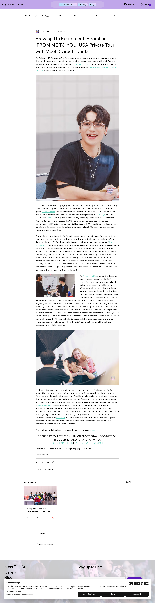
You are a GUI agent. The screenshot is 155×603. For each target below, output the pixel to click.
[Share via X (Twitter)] (42, 462)
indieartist (87, 449)
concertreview (55, 449)
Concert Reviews (60, 16)
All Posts (27, 16)
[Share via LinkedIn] (48, 462)
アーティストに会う (42, 16)
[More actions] (118, 31)
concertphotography (72, 449)
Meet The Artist (76, 16)
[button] (150, 4)
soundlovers (41, 449)
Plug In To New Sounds (12, 4)
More (115, 16)
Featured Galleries (93, 16)
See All (128, 482)
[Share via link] (53, 462)
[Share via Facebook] (37, 462)
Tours (107, 16)
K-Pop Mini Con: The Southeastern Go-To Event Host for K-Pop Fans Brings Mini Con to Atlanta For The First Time (40, 510)
